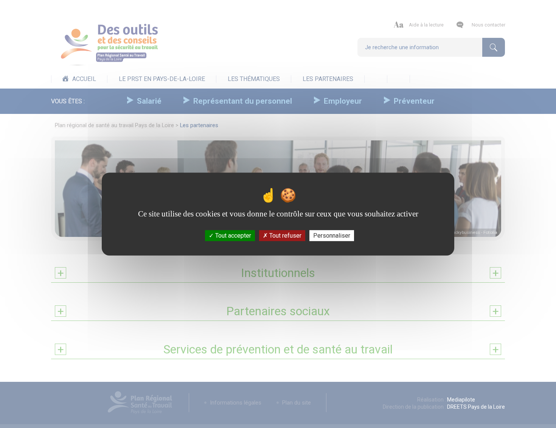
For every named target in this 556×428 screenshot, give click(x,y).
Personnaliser (331, 235)
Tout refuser (284, 235)
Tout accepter (232, 235)
